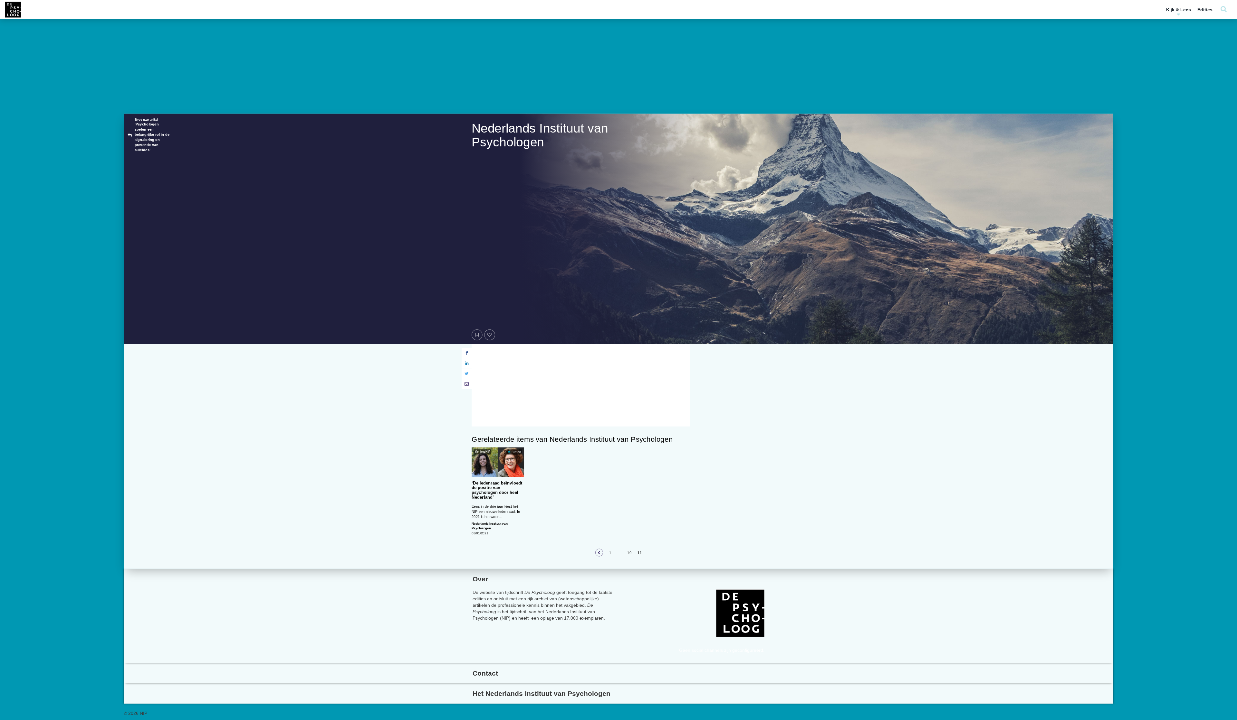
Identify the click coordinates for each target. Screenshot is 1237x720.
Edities (1205, 9)
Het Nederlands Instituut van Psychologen (541, 693)
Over (480, 579)
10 (629, 552)
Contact (485, 673)
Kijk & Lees (1178, 9)
